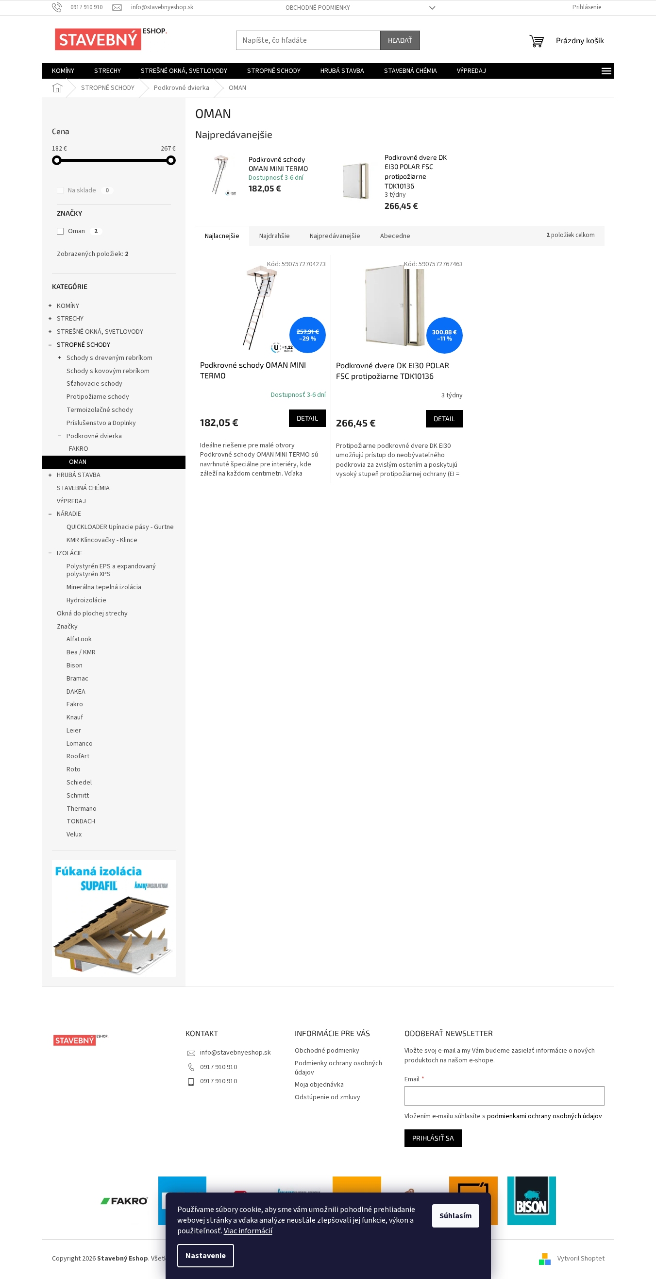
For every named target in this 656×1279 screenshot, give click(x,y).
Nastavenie (205, 1255)
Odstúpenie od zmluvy (327, 1097)
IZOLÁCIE (70, 553)
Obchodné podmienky (318, 7)
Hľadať (400, 40)
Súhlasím (455, 1216)
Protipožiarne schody (98, 397)
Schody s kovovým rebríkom (108, 371)
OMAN (77, 462)
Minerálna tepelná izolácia (104, 587)
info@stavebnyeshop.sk (235, 1052)
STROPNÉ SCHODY (83, 345)
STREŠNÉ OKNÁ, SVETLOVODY (100, 332)
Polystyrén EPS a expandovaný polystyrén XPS (111, 571)
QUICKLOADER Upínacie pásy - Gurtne (120, 527)
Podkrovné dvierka (94, 436)
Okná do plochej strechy (92, 613)
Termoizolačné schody (100, 410)
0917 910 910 (218, 1067)
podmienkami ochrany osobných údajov (544, 1116)
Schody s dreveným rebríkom (109, 358)
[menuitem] (63, 71)
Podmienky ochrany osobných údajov (338, 1067)
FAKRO (78, 449)
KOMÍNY (68, 306)
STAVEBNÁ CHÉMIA (83, 488)
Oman (83, 231)
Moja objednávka (319, 1085)
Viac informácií (248, 1231)
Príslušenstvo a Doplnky (101, 423)
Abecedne (395, 236)
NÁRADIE (69, 514)
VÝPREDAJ (71, 501)
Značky (67, 626)
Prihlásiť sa (433, 1138)
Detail (307, 418)
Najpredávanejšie (335, 236)
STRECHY (70, 319)
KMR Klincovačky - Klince (102, 540)
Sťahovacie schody (94, 384)
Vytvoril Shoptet (581, 1258)
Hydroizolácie (86, 600)
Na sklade (88, 190)
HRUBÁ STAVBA (79, 475)
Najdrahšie (274, 236)
